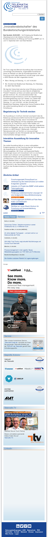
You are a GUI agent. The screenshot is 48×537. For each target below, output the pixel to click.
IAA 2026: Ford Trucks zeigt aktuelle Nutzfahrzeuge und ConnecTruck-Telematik (22, 242)
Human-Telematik (15, 197)
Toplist (39, 360)
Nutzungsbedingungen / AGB (15, 530)
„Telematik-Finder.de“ (11, 342)
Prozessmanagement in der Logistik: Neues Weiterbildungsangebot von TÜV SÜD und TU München (22, 251)
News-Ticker (10, 216)
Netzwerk (24, 532)
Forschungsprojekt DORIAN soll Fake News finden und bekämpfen (26, 200)
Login (17, 534)
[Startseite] (15, 10)
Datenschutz (31, 530)
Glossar (31, 532)
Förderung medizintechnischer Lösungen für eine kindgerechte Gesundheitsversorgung (27, 194)
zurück (5, 213)
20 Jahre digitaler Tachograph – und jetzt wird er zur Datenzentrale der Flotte (21, 234)
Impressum (39, 532)
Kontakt (16, 532)
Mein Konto (9, 534)
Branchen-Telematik (9, 24)
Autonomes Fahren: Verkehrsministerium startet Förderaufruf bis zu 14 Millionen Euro (19, 226)
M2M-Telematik (15, 190)
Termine (21, 216)
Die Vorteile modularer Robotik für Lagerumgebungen (21, 258)
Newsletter (9, 532)
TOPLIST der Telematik (14, 346)
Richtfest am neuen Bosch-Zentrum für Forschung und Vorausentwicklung (25, 207)
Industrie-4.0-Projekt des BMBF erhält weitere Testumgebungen (27, 187)
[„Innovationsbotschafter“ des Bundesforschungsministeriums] (15, 67)
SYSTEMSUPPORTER (9, 390)
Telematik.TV (8, 438)
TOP (43, 213)
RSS (38, 530)
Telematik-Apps (15, 204)
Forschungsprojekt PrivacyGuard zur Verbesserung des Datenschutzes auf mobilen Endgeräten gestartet (27, 181)
